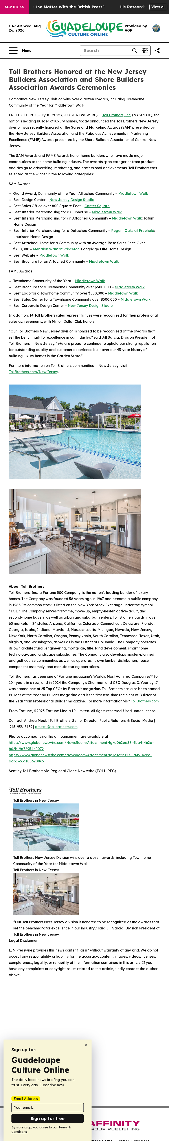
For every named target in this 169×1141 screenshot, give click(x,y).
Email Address (26, 1098)
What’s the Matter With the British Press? (62, 6)
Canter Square (97, 206)
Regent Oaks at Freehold (132, 230)
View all (158, 7)
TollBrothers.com (145, 701)
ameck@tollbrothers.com (56, 726)
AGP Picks (14, 7)
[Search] (134, 50)
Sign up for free (47, 1118)
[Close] (86, 1045)
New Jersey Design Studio (71, 199)
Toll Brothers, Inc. (116, 115)
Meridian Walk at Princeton (56, 249)
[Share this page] (157, 50)
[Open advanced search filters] (145, 50)
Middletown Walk (133, 193)
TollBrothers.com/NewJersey (33, 372)
